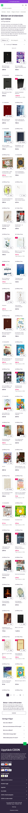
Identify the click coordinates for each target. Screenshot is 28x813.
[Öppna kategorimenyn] (25, 5)
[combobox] (14, 8)
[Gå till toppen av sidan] (24, 743)
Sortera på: (9, 44)
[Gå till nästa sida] (23, 695)
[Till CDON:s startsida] (2, 5)
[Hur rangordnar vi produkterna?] (4, 44)
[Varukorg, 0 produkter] (22, 5)
